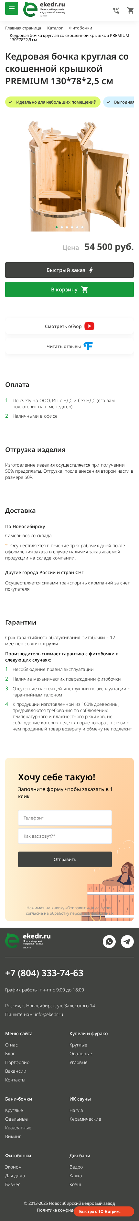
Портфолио (17, 1062)
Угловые (79, 1062)
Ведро (76, 1167)
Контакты (15, 1080)
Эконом (13, 1167)
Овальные (81, 1053)
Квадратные (18, 1128)
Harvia (76, 1110)
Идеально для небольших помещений (56, 102)
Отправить (65, 859)
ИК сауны (80, 1099)
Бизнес (12, 1184)
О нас (11, 1045)
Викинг (13, 1136)
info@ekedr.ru (49, 1014)
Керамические (85, 1119)
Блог (10, 1053)
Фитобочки (18, 1155)
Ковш (75, 1184)
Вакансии (16, 1071)
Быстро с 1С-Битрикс (100, 1211)
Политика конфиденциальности (69, 1210)
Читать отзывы (64, 346)
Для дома (15, 1175)
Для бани (80, 1155)
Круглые (78, 1045)
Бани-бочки (18, 1099)
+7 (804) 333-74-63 (44, 973)
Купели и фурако (89, 1033)
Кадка (76, 1175)
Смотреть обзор (63, 326)
